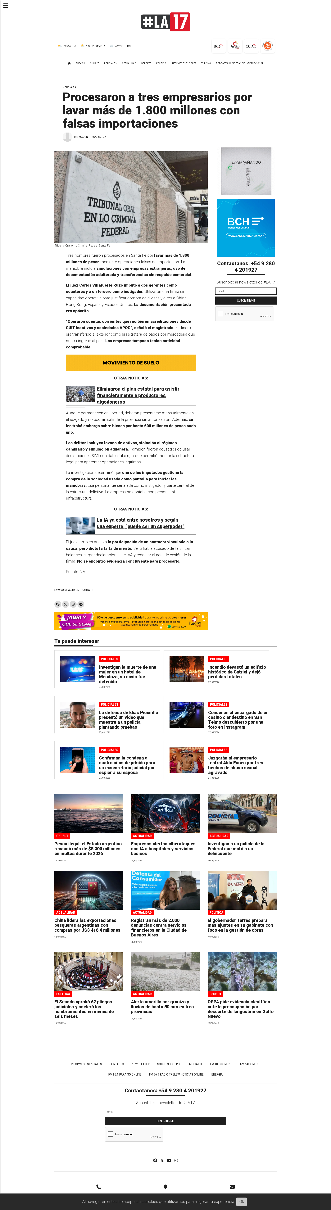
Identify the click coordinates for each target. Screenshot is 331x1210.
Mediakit (195, 1064)
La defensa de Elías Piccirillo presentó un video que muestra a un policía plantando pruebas (128, 720)
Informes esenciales (184, 63)
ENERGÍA (217, 1074)
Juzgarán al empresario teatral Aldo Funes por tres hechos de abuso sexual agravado (235, 765)
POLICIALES (110, 63)
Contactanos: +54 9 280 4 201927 (246, 267)
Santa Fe (87, 590)
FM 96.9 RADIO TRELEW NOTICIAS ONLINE (176, 1074)
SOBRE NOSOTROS (169, 1064)
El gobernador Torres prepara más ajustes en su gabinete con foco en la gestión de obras (240, 925)
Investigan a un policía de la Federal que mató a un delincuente (236, 848)
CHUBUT (94, 63)
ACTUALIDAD (129, 63)
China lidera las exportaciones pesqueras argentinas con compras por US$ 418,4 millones (87, 925)
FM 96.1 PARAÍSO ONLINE (124, 1074)
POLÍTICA (161, 63)
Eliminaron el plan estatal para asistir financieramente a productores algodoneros (138, 395)
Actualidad (142, 836)
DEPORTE (146, 63)
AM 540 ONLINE (250, 1064)
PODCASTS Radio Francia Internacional (239, 63)
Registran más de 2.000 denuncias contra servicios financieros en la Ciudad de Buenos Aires (159, 928)
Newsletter (141, 1064)
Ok (241, 1201)
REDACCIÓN (81, 137)
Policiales (69, 87)
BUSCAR (80, 63)
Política (216, 912)
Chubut (62, 836)
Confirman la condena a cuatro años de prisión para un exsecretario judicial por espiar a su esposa (127, 765)
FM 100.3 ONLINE (221, 1064)
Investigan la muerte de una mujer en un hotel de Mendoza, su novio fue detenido (127, 674)
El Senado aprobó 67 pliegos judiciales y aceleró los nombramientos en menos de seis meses (84, 1009)
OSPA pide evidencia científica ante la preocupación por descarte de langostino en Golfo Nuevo (241, 1009)
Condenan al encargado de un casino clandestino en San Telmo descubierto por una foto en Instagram (238, 720)
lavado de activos (66, 590)
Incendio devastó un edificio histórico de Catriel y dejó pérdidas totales (237, 672)
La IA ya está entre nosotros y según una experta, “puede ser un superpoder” (140, 523)
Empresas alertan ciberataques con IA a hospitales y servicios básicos (163, 848)
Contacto (117, 1064)
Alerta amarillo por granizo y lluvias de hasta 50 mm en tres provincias (162, 1006)
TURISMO (206, 63)
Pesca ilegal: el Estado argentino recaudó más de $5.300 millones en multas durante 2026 (88, 848)
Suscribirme (246, 300)
